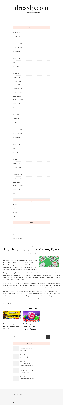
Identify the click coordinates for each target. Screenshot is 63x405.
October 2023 (17, 96)
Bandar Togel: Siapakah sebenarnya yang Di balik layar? (26, 364)
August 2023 (16, 103)
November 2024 (17, 47)
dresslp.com (31, 7)
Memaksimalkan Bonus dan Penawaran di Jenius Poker (27, 379)
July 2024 (15, 62)
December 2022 (17, 130)
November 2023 (17, 92)
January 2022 (17, 171)
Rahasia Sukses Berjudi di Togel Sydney (26, 349)
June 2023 (16, 111)
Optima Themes (16, 402)
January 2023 (17, 126)
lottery (15, 212)
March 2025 (16, 32)
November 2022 (17, 133)
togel (14, 216)
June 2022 (16, 152)
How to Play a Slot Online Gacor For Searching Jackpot (29, 326)
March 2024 (16, 77)
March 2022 (16, 163)
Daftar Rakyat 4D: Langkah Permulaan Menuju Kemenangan (26, 372)
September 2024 (18, 55)
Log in (14, 227)
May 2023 (16, 115)
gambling (15, 204)
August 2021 (16, 189)
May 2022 (16, 156)
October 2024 (17, 51)
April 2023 (16, 118)
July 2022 (15, 148)
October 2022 (17, 137)
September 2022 (18, 141)
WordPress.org (17, 238)
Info (14, 208)
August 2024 (16, 58)
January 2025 (17, 40)
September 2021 (18, 186)
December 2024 (17, 43)
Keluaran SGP (18, 394)
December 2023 (17, 88)
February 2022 (17, 167)
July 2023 (15, 107)
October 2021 (17, 182)
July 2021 (15, 193)
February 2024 (17, 81)
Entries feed (16, 231)
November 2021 (17, 178)
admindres (8, 303)
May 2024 (16, 70)
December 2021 (17, 174)
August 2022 (16, 144)
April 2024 (16, 73)
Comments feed (17, 235)
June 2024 (16, 66)
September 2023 (18, 100)
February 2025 (17, 36)
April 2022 (16, 159)
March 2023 (16, 122)
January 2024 (17, 85)
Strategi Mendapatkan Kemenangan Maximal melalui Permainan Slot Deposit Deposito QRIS (27, 357)
